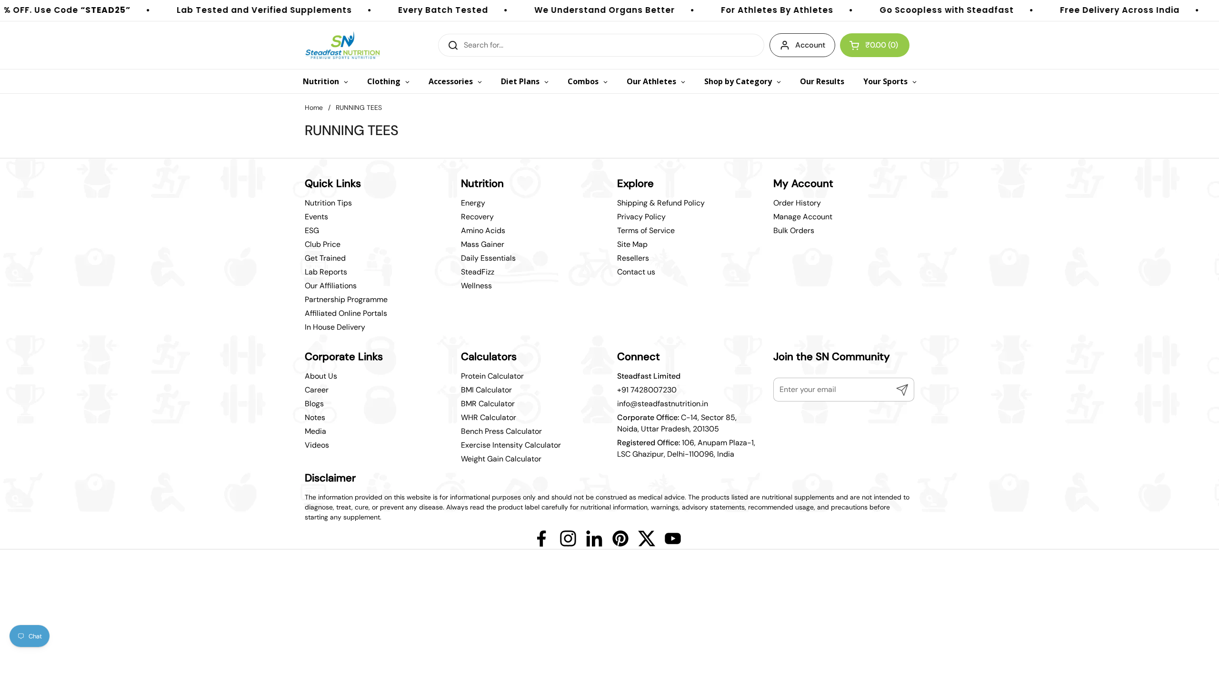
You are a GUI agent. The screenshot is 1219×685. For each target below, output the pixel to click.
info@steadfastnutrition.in (662, 404)
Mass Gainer (482, 244)
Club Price (322, 244)
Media (315, 431)
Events (316, 217)
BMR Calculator (488, 404)
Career (317, 390)
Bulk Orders (793, 230)
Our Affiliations (331, 286)
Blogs (314, 404)
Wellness (476, 286)
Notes (315, 417)
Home (314, 107)
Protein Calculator (492, 376)
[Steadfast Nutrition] (342, 45)
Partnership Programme (346, 299)
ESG (312, 230)
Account (810, 45)
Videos (317, 445)
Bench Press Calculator (501, 431)
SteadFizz (477, 272)
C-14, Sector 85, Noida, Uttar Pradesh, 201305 (677, 423)
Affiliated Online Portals (346, 313)
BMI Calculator (486, 390)
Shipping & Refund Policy (661, 203)
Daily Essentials (488, 258)
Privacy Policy (641, 217)
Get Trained (325, 258)
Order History (797, 203)
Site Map (632, 244)
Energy (473, 203)
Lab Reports (326, 272)
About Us (321, 376)
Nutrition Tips (328, 203)
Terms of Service (646, 230)
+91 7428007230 (647, 390)
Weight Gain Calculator (501, 459)
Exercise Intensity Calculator (511, 445)
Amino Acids (483, 230)
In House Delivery (335, 327)
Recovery (477, 217)
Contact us (636, 272)
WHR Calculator (488, 417)
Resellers (633, 258)
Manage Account (802, 217)
